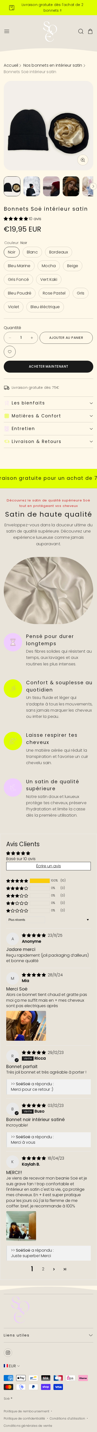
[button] (16, 219)
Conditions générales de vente (28, 1426)
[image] (19, 1309)
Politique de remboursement (26, 1411)
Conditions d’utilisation (67, 1418)
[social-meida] (8, 1352)
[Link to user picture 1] (26, 1026)
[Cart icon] (90, 31)
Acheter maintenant (48, 366)
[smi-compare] (10, 352)
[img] (34, 935)
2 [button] (43, 1269)
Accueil (11, 65)
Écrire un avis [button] (48, 866)
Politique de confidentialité (24, 1418)
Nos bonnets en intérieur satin (52, 65)
